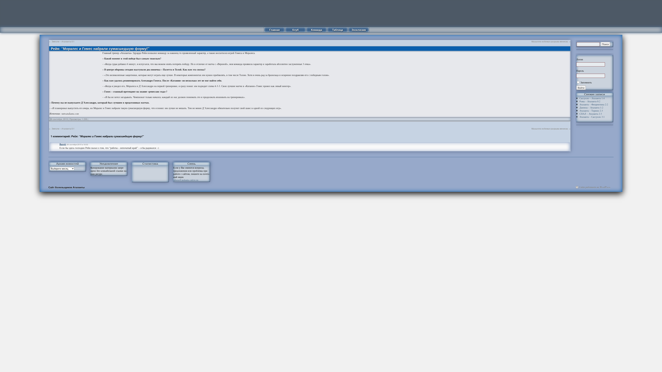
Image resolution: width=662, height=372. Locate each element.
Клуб (295, 30)
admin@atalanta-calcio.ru (185, 180)
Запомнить (586, 82)
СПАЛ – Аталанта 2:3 (590, 113)
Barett (62, 144)
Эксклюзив (359, 30)
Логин (579, 59)
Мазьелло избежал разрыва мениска (550, 41)
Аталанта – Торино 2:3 (591, 110)
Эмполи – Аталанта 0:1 (61, 41)
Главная (274, 30)
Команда (316, 30)
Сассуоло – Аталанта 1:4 (592, 98)
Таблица (337, 30)
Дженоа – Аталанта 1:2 (591, 107)
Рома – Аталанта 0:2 (589, 101)
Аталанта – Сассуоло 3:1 (592, 116)
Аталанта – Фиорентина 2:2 (593, 104)
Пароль (580, 70)
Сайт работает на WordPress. (595, 187)
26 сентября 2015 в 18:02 (77, 144)
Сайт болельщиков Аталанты (66, 187)
